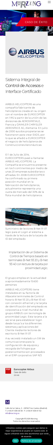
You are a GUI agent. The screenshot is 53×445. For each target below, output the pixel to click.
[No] (49, 434)
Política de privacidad (31, 441)
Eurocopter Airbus (24, 369)
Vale (15, 441)
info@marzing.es (12, 413)
